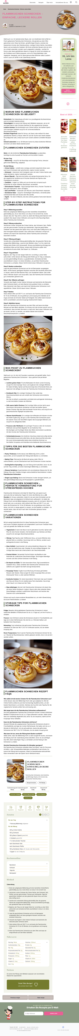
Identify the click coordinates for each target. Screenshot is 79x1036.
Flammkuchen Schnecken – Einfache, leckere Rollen (19, 9)
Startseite (32, 2)
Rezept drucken (31, 782)
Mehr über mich (68, 91)
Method (30, 810)
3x (45, 814)
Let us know (21, 986)
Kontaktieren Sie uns (62, 2)
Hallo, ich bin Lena (32, 1027)
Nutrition (38, 810)
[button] (47, 820)
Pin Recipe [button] (42, 782)
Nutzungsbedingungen (24, 1030)
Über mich (50, 2)
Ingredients (11, 810)
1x (40, 814)
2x (43, 814)
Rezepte (41, 2)
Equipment (21, 810)
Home (4, 9)
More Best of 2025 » (68, 198)
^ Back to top (13, 1027)
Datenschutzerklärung (31, 1028)
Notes (46, 810)
